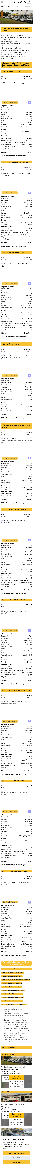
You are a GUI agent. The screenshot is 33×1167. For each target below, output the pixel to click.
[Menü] (2, 2)
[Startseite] (14, 2)
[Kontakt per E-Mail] (18, 2)
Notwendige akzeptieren (16, 1153)
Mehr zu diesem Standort (12, 1073)
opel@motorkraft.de (11, 1069)
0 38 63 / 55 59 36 (10, 1109)
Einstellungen (17, 1157)
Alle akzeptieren (16, 1162)
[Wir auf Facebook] (21, 2)
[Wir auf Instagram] (25, 2)
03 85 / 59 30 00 (9, 1071)
